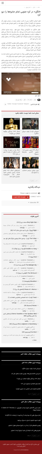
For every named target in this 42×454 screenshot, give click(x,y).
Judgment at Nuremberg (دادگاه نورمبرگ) (24, 324)
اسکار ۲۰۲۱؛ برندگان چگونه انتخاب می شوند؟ (29, 379)
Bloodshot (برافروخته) (30, 281)
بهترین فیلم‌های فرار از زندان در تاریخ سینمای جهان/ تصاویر (24, 425)
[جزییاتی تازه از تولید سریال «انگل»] (30, 124)
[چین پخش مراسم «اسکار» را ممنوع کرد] (30, 163)
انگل (24, 100)
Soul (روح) (33, 257)
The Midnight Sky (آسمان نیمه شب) (26, 265)
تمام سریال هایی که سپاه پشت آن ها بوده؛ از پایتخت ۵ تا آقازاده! (23, 415)
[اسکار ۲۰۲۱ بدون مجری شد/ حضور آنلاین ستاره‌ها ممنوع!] (30, 142)
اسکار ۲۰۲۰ (30, 100)
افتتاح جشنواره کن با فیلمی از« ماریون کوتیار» (28, 389)
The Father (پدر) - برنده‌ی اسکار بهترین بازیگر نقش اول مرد (20, 238)
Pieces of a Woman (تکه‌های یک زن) (26, 289)
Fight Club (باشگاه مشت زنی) (28, 222)
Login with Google (19, 197)
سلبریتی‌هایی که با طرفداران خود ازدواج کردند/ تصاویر (26, 430)
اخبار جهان (16, 119)
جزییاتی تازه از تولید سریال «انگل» (31, 368)
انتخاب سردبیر (34, 119)
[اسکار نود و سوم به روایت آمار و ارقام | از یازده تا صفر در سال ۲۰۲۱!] (11, 142)
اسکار (35, 100)
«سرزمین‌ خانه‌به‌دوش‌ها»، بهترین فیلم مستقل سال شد (26, 374)
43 (10, 324)
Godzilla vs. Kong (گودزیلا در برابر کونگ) (25, 249)
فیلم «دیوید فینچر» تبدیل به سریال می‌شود (29, 420)
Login (27, 193)
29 (25, 306)
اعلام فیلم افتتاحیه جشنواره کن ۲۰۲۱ (31, 384)
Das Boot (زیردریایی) (31, 332)
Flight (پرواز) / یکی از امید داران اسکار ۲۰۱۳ (25, 230)
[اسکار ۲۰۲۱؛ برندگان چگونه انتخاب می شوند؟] (11, 124)
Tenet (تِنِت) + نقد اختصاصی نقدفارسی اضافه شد (23, 297)
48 (25, 316)
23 (23, 332)
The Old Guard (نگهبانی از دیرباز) (27, 273)
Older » (34, 340)
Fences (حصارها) (32, 306)
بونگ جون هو (19, 100)
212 (18, 222)
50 (11, 230)
